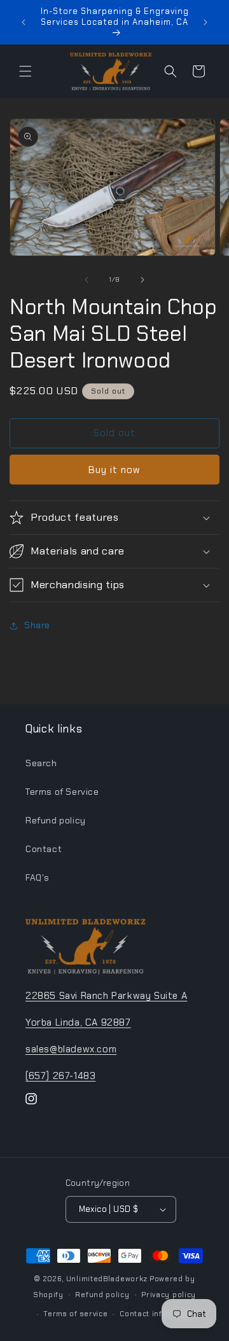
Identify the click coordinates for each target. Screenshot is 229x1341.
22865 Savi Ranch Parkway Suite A (106, 995)
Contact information (158, 1313)
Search (41, 763)
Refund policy (55, 820)
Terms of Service (62, 791)
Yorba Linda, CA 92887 (78, 1022)
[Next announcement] (205, 22)
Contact (43, 849)
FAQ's (37, 877)
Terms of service (75, 1313)
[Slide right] (142, 280)
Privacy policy (168, 1294)
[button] (25, 71)
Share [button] (37, 625)
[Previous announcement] (24, 22)
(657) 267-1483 (60, 1075)
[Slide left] (87, 280)
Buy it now (114, 470)
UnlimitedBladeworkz (107, 1278)
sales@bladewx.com (70, 1049)
